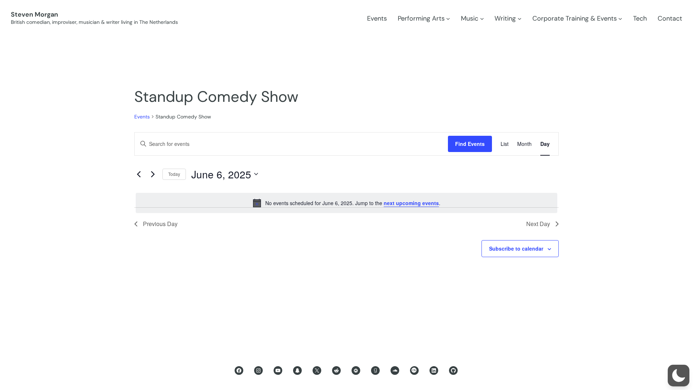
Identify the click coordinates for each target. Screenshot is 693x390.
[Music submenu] (482, 19)
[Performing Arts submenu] (448, 19)
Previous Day (160, 224)
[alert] (346, 203)
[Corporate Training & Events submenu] (620, 19)
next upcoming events (411, 203)
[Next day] (152, 174)
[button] (678, 375)
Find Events (470, 143)
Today (174, 174)
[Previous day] (138, 174)
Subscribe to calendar (516, 248)
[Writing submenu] (520, 19)
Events (142, 116)
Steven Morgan (34, 14)
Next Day (538, 224)
